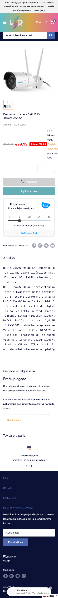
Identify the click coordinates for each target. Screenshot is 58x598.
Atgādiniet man (29, 191)
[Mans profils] (45, 22)
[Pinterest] (40, 245)
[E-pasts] (52, 245)
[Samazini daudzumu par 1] (34, 168)
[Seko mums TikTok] (24, 576)
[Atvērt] (4, 22)
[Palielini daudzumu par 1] (51, 168)
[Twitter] (46, 245)
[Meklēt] (51, 35)
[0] (52, 22)
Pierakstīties (15, 542)
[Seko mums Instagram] (11, 576)
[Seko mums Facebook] (5, 576)
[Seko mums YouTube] (17, 576)
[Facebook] (34, 245)
